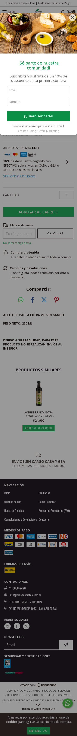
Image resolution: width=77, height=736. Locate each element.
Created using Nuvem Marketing (38, 131)
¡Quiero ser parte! (38, 115)
